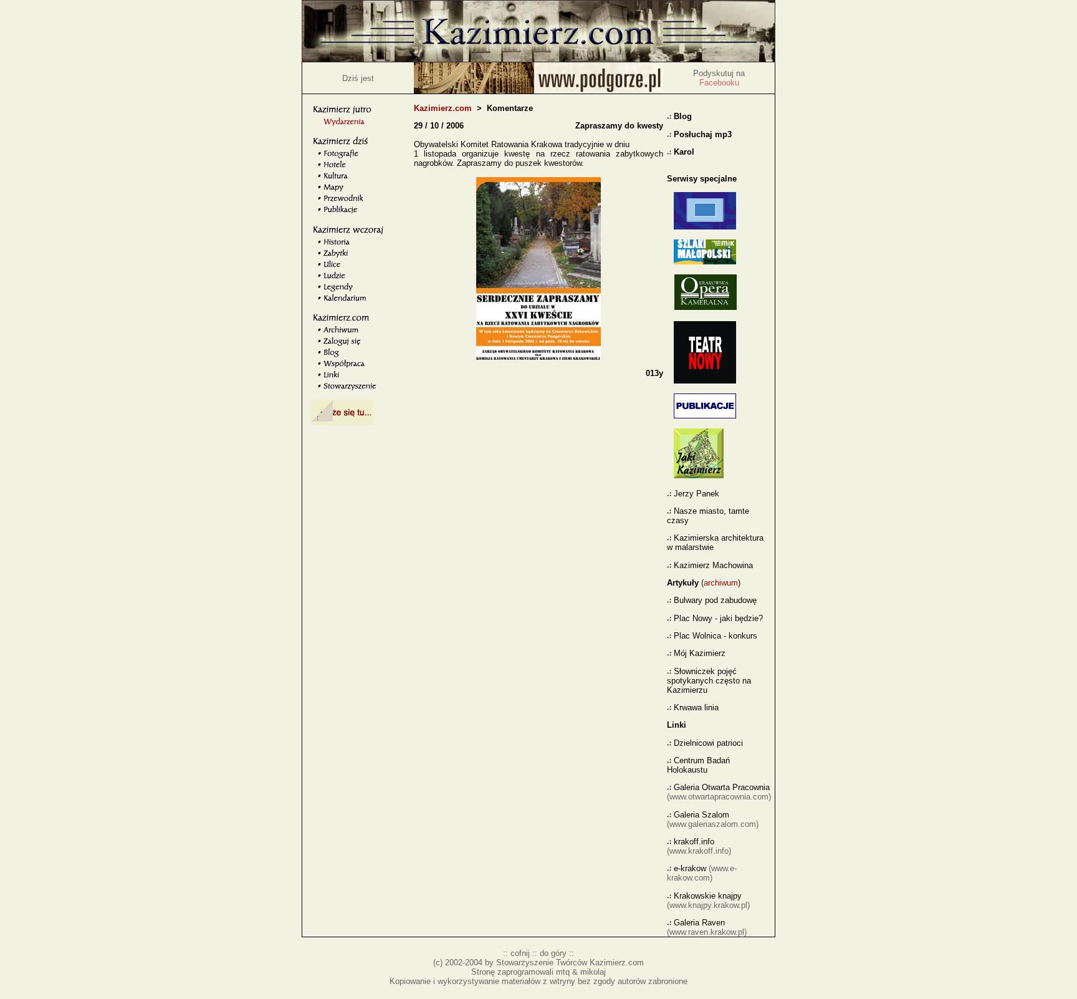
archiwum (721, 582)
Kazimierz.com (443, 108)
